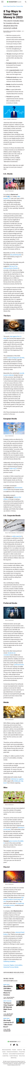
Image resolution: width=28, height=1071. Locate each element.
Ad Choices (5, 1053)
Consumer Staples (8, 965)
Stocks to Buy (20, 6)
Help (24, 1049)
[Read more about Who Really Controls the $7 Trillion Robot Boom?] (20, 1021)
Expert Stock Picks (11, 6)
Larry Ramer (7, 31)
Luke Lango (10, 1013)
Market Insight (6, 984)
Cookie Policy (5, 1055)
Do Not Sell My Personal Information (16, 1053)
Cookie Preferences (13, 1055)
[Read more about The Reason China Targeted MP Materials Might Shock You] (20, 1003)
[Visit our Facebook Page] (11, 1045)
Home (4, 6)
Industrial (6, 967)
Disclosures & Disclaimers (12, 1051)
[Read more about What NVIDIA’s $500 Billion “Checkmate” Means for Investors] (20, 987)
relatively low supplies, (17, 779)
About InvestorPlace (6, 1049)
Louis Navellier (11, 997)
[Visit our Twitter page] (14, 1045)
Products (14, 1049)
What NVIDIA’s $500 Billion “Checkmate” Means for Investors (8, 991)
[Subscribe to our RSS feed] (17, 1045)
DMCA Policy (13, 1057)
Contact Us (19, 1049)
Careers (4, 1051)
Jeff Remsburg (6, 1030)
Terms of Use (22, 1055)
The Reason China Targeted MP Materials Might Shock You (8, 1007)
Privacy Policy (22, 1051)
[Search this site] (26, 1)
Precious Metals (14, 967)
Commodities (18, 965)
